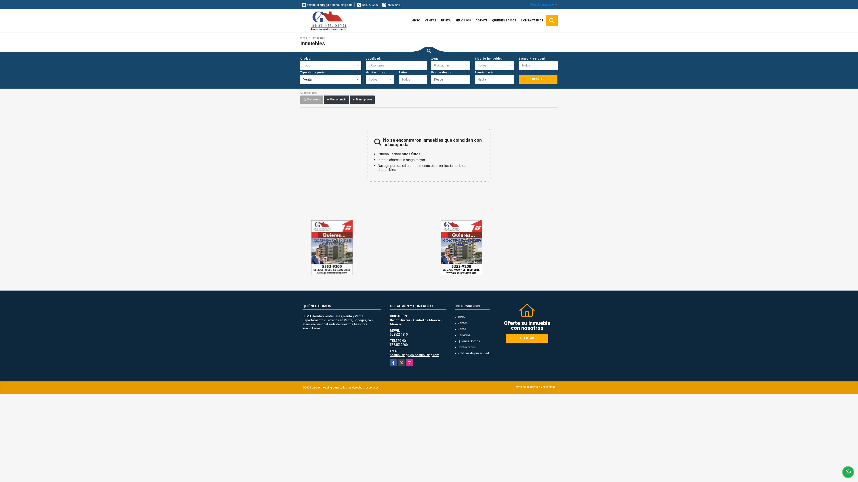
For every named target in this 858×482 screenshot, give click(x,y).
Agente (481, 20)
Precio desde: (441, 72)
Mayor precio (363, 99)
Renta (446, 20)
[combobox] (330, 65)
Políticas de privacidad (473, 353)
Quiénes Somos (504, 20)
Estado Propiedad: (532, 58)
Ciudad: (305, 58)
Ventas (431, 20)
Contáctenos (532, 20)
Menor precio (337, 99)
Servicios (463, 20)
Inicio (415, 20)
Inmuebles (318, 37)
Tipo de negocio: (313, 72)
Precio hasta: (484, 72)
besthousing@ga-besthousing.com (414, 355)
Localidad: (373, 58)
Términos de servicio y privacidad (534, 387)
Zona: (435, 58)
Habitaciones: (376, 72)
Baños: (404, 72)
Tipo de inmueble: (488, 58)
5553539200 (370, 4)
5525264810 (395, 4)
